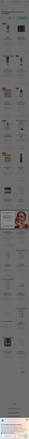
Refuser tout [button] (21, 436)
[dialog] (14, 428)
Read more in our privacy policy (17, 431)
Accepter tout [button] (8, 436)
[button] (14, 433)
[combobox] (27, 419)
